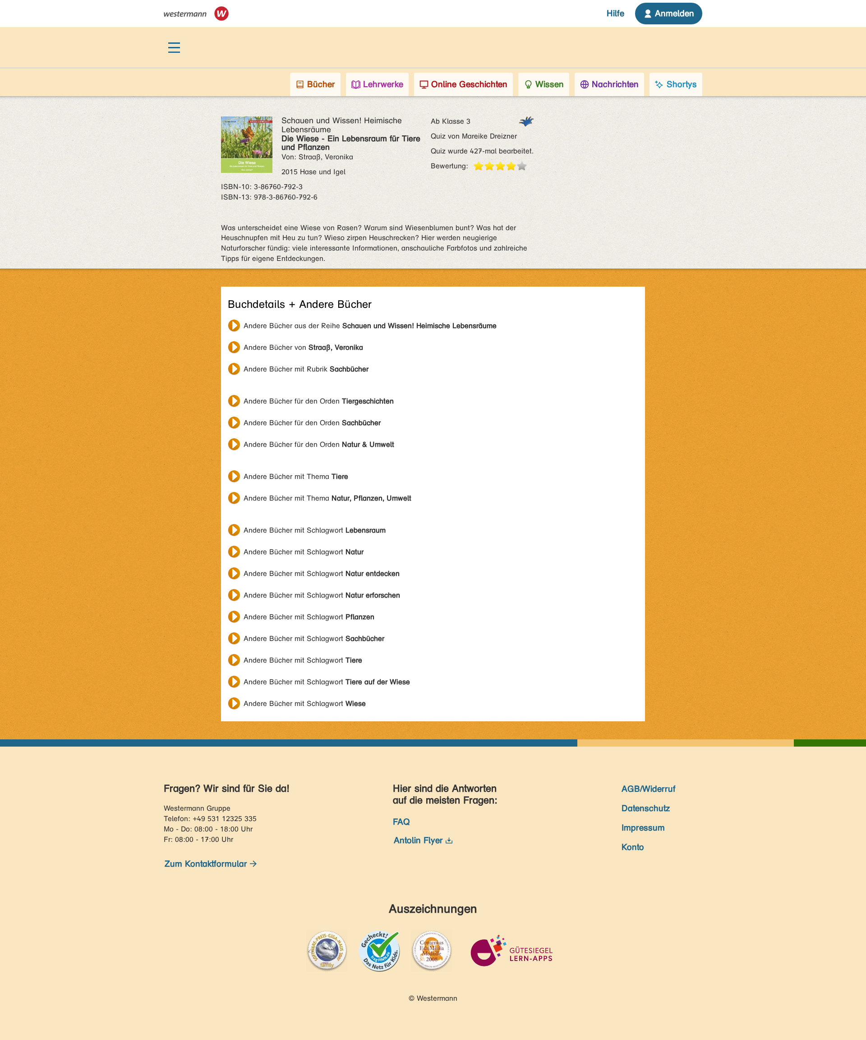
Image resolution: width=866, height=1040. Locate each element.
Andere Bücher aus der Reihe (370, 325)
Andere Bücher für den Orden (319, 401)
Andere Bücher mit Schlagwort (315, 530)
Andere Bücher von (303, 347)
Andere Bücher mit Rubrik (306, 369)
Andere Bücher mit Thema (296, 476)
